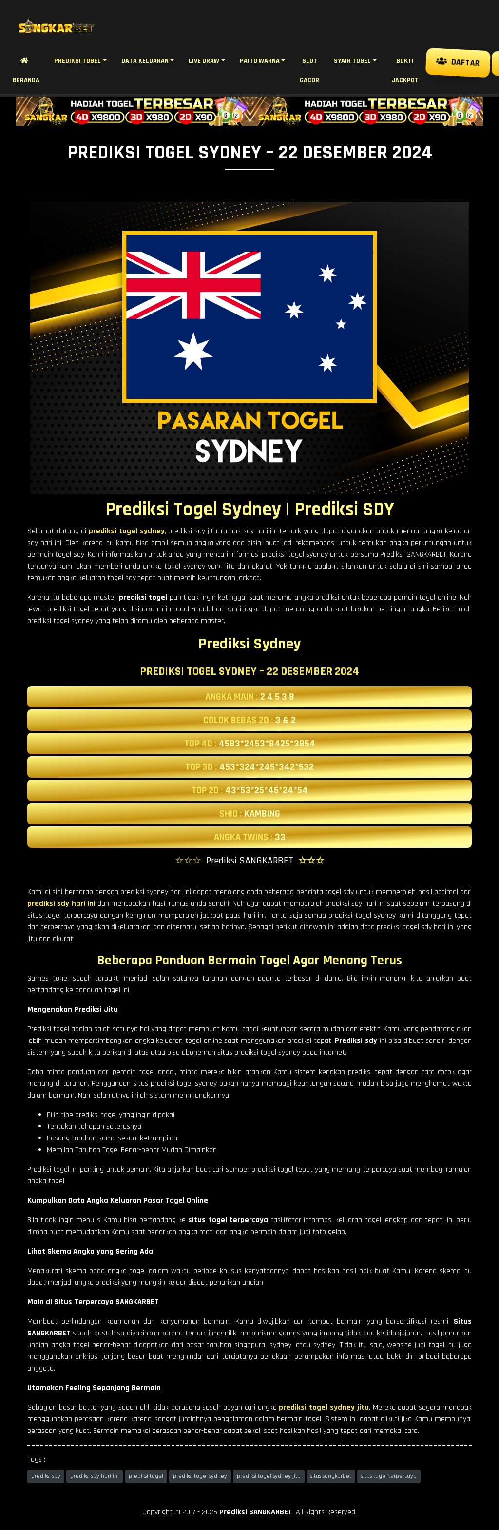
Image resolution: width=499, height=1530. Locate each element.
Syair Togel (352, 61)
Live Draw (204, 61)
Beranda (26, 71)
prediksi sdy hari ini (94, 1476)
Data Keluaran (145, 61)
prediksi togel (146, 1476)
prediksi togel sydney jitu (269, 1476)
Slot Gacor (309, 71)
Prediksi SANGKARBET (255, 1512)
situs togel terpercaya (389, 1476)
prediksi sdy (45, 1476)
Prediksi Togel (77, 61)
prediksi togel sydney (200, 1476)
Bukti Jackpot (405, 71)
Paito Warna (260, 61)
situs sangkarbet (330, 1476)
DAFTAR (462, 63)
